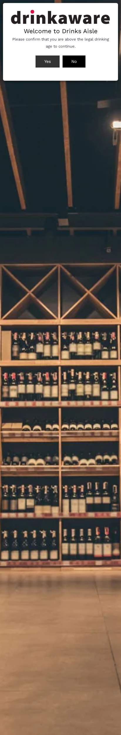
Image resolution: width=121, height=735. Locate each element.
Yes (47, 61)
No (74, 61)
